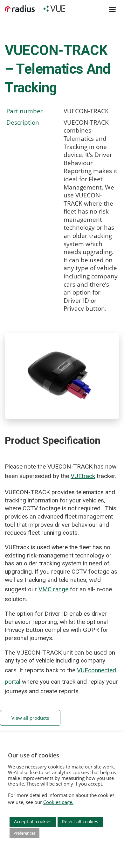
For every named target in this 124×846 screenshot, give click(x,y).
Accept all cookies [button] (33, 821)
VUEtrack (83, 476)
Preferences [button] (24, 833)
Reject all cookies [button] (80, 821)
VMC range (53, 589)
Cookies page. (58, 802)
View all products (30, 718)
